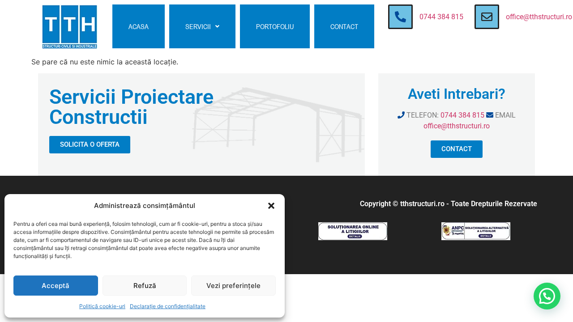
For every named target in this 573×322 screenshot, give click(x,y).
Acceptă (55, 285)
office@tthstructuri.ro (539, 17)
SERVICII (198, 26)
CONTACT (344, 26)
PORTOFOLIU (275, 26)
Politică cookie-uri (102, 306)
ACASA (138, 26)
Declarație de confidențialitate (167, 306)
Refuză (144, 285)
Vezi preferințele (233, 285)
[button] (271, 205)
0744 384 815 (441, 17)
